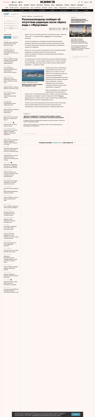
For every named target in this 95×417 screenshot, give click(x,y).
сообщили (47, 36)
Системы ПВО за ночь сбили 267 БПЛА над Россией (11, 251)
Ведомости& (38, 7)
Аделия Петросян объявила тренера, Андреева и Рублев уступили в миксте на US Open (11, 142)
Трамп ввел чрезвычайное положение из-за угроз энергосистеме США (11, 182)
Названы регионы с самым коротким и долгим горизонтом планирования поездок (11, 158)
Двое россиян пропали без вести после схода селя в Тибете (11, 118)
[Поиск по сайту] (82, 2)
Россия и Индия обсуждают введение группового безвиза (11, 268)
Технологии (47, 5)
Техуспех (85, 7)
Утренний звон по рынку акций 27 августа (10, 125)
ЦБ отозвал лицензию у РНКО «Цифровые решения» (10, 244)
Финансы (33, 5)
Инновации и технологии (75, 7)
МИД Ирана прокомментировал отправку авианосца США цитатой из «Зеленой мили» (10, 259)
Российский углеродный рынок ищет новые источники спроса (10, 228)
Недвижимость (59, 5)
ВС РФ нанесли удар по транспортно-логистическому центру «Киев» (10, 95)
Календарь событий (6, 14)
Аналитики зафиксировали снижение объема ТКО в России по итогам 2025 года (11, 150)
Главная (24, 16)
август (15, 14)
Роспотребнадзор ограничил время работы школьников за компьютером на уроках (10, 70)
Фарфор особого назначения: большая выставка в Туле (9, 221)
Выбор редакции (26, 12)
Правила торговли (14, 7)
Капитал (51, 7)
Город (31, 7)
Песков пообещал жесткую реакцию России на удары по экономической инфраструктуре (11, 61)
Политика (66, 5)
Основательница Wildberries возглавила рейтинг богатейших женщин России (11, 291)
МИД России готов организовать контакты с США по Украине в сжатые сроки (10, 80)
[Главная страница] (47, 2)
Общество (73, 5)
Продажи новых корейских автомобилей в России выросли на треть (11, 44)
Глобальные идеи (13, 5)
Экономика (26, 5)
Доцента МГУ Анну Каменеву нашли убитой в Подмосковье (11, 111)
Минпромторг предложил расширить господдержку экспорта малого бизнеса (10, 166)
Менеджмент (80, 5)
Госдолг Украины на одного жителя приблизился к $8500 (11, 199)
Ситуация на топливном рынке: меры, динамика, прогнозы (74, 12)
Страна (55, 7)
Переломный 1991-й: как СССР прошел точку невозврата (45, 12)
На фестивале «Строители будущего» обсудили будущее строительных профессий (10, 132)
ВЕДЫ (6, 7)
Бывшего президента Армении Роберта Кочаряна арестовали (11, 276)
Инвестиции (40, 5)
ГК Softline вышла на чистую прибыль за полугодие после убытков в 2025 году (11, 52)
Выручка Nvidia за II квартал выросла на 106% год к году (11, 87)
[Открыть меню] (91, 2)
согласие (37, 414)
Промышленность (63, 7)
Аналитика (44, 7)
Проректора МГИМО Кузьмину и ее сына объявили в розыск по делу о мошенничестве (11, 236)
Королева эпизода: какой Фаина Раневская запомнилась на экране (10, 283)
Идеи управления (24, 7)
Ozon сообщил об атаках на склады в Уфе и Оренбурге (11, 206)
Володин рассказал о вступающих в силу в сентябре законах (9, 213)
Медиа (52, 5)
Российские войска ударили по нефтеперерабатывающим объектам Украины (11, 191)
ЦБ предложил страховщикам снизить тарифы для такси (10, 103)
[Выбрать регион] (79, 2)
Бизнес (20, 5)
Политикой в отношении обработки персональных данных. (46, 415)
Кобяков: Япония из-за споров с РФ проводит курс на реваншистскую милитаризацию (11, 174)
